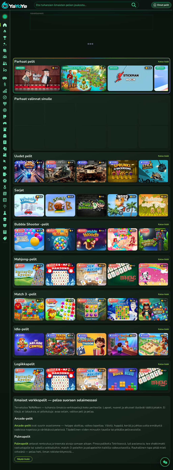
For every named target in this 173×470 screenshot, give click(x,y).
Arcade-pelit (22, 425)
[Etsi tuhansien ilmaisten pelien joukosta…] (134, 5)
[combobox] (86, 5)
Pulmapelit (21, 444)
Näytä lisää (23, 459)
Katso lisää (163, 61)
